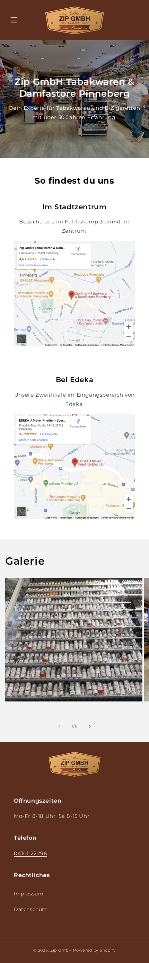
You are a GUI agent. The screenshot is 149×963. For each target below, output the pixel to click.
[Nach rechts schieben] (89, 726)
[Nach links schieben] (59, 726)
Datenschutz (30, 909)
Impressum (28, 894)
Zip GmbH (61, 950)
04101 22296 (30, 853)
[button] (13, 20)
